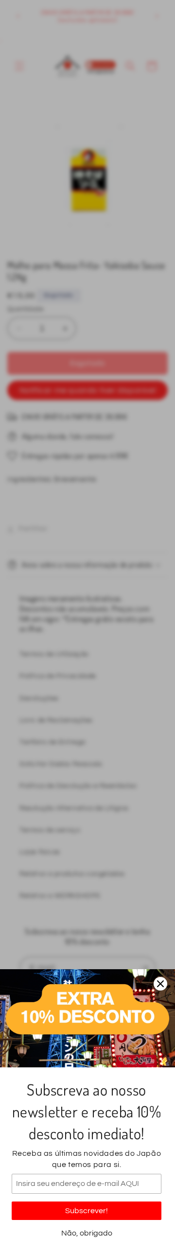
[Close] (160, 984)
